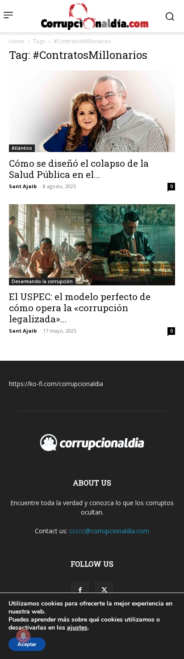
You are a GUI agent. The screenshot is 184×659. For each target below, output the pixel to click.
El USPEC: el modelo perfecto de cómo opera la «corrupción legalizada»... (80, 307)
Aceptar (27, 644)
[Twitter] (104, 590)
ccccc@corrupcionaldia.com (109, 531)
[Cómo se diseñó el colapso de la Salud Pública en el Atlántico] (92, 111)
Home (17, 41)
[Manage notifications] (23, 636)
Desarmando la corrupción (42, 281)
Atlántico (22, 148)
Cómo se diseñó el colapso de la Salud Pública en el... (79, 169)
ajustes (77, 628)
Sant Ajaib (23, 186)
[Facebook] (80, 590)
